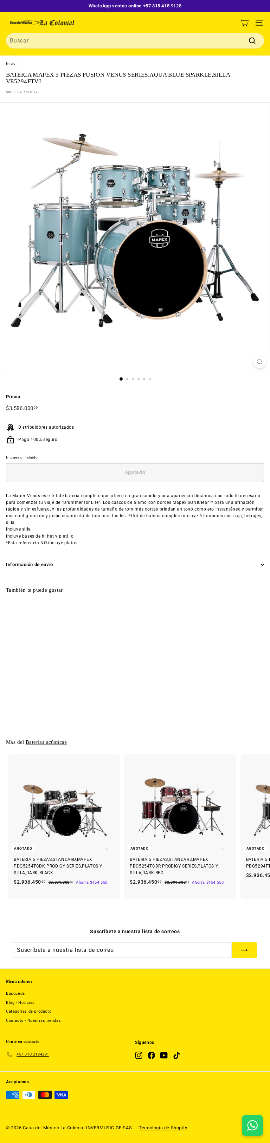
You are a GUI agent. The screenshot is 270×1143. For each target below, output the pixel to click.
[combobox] (135, 40)
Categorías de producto (28, 1011)
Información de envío (29, 564)
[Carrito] (244, 22)
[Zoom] (259, 361)
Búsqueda (15, 993)
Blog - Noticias (20, 1002)
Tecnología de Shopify (163, 1127)
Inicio (11, 63)
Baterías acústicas (46, 742)
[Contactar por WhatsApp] (252, 1125)
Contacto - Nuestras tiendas (33, 1020)
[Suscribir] (244, 950)
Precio (13, 396)
